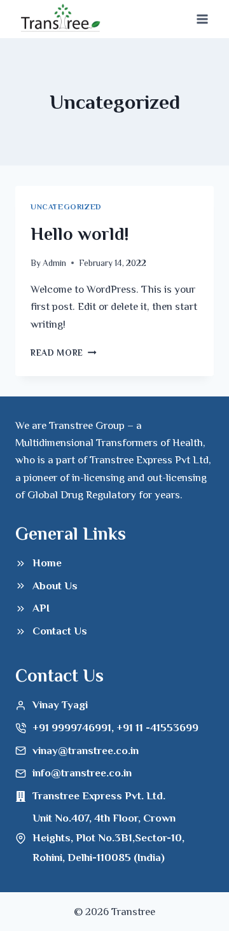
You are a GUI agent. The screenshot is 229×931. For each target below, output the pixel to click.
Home (47, 563)
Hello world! (80, 234)
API (41, 608)
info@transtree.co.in (82, 773)
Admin (54, 263)
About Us (55, 586)
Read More (64, 353)
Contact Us (59, 631)
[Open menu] (202, 19)
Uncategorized (66, 206)
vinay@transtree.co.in (85, 751)
